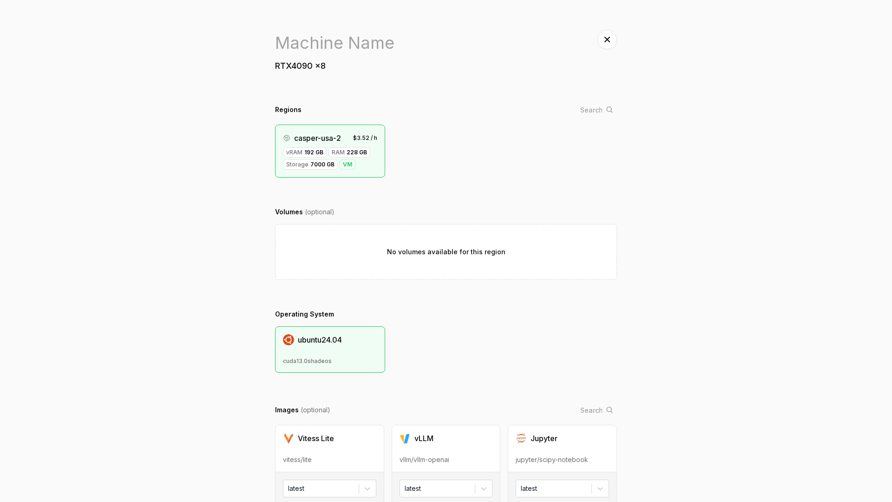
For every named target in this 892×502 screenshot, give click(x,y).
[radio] (329, 448)
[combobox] (289, 488)
